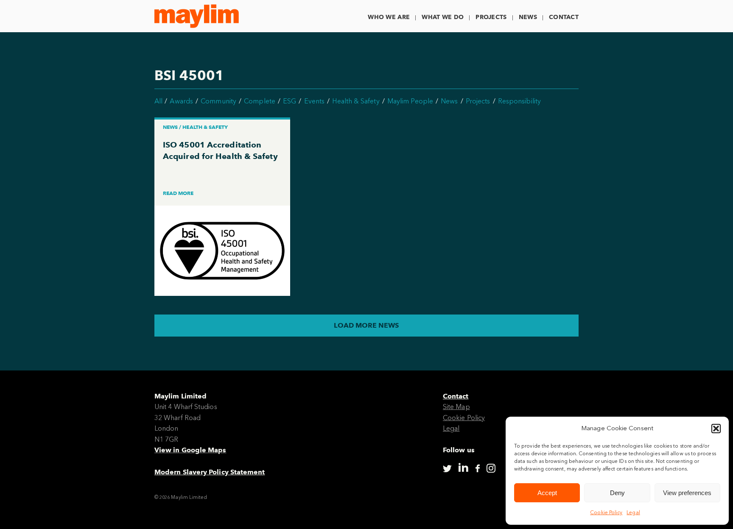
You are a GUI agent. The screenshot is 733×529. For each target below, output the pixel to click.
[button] (716, 428)
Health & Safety (355, 101)
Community (218, 101)
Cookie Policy (606, 512)
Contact (564, 17)
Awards (181, 101)
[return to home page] (196, 16)
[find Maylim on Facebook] (477, 468)
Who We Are (389, 17)
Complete (259, 101)
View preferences (687, 492)
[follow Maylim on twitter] (447, 468)
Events (314, 101)
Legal (633, 512)
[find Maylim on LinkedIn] (463, 467)
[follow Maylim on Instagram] (491, 468)
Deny (617, 492)
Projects (491, 17)
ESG (289, 101)
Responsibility (519, 101)
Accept (547, 492)
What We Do (443, 17)
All (158, 101)
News (528, 17)
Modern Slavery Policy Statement (209, 472)
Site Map (456, 407)
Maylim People (410, 101)
